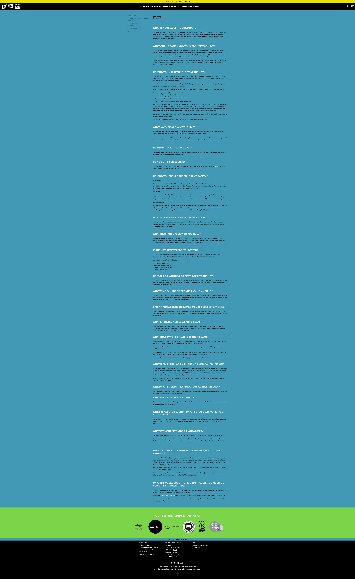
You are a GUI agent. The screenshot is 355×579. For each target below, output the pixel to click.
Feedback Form (171, 551)
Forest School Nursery (190, 7)
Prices (130, 26)
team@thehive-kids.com (148, 547)
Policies (168, 545)
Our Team (132, 20)
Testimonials (133, 23)
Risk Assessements (172, 547)
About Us (145, 7)
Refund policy (171, 556)
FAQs (130, 31)
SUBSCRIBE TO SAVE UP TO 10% (177, 539)
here (216, 166)
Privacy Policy (171, 552)
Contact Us (196, 547)
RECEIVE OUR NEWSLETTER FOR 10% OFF (177, 1)
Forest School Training (172, 7)
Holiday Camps (156, 7)
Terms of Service (172, 554)
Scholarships (133, 28)
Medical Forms (171, 549)
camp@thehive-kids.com (168, 495)
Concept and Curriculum (139, 18)
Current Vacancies (200, 545)
